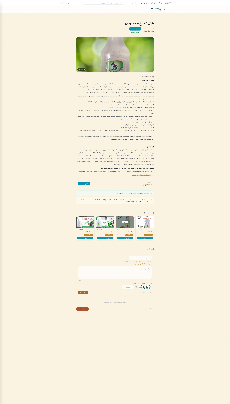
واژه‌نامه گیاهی (81, 309)
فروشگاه (160, 3)
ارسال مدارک (134, 3)
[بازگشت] (164, 9)
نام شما (150, 255)
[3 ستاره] (140, 264)
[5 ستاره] (136, 264)
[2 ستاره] (142, 264)
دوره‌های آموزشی (144, 3)
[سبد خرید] (68, 3)
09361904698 (130, 201)
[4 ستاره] (138, 264)
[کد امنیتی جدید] (136, 287)
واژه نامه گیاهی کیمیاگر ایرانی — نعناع (141, 175)
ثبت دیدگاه (83, 292)
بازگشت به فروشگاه (147, 309)
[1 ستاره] (144, 264)
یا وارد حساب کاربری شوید (129, 261)
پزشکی (153, 3)
